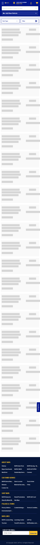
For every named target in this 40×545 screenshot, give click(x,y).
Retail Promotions (19, 497)
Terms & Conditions (33, 507)
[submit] (36, 8)
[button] (20, 3)
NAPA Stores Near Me (8, 481)
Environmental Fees (8, 511)
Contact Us (5, 488)
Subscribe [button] (33, 533)
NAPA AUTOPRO (31, 469)
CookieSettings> (19, 507)
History (4, 466)
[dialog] (31, 3)
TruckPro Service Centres (22, 523)
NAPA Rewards (6, 497)
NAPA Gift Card (31, 497)
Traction (4, 523)
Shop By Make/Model (8, 500)
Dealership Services (20, 472)
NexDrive (4, 472)
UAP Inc (29, 520)
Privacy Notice (6, 507)
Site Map (17, 500)
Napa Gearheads (7, 469)
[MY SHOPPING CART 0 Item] (37, 3)
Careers (29, 472)
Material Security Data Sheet (22, 484)
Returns (4, 484)
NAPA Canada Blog (7, 520)
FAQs (28, 484)
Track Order (30, 481)
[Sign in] (31, 3)
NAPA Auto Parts (19, 466)
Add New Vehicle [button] (11, 13)
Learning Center (19, 520)
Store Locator (18, 481)
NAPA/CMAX (18, 469)
